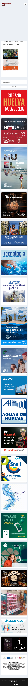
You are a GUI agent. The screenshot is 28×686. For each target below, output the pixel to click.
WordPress (14, 681)
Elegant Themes (13, 680)
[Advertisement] (14, 23)
